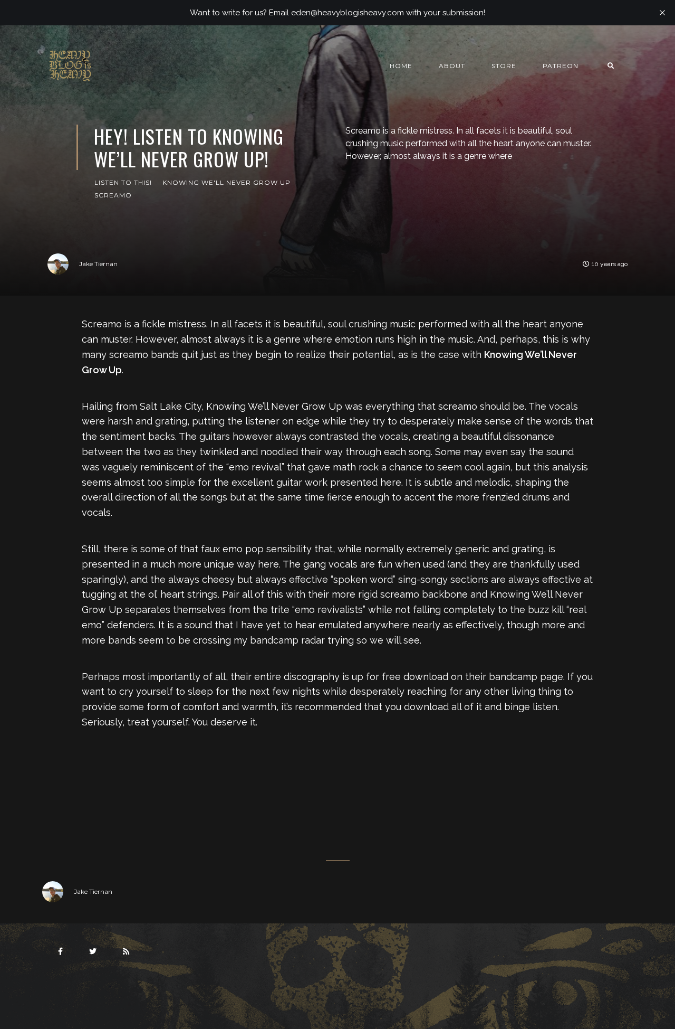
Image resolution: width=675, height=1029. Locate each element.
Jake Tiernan (98, 264)
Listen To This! (123, 182)
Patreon (560, 66)
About (452, 66)
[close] (662, 12)
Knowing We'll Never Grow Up (226, 182)
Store (503, 66)
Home (401, 66)
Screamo (113, 195)
